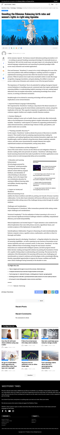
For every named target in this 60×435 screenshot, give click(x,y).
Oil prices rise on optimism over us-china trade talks (29, 364)
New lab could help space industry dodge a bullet (50, 342)
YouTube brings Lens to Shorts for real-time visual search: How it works (44, 174)
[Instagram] (13, 411)
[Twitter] (5, 411)
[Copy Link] (19, 48)
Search (41, 300)
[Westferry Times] (10, 4)
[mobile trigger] (3, 4)
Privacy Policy (21, 1)
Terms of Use (30, 1)
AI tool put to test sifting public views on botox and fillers (25, 279)
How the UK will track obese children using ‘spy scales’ (10, 343)
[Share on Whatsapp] (14, 48)
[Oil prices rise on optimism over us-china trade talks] (30, 356)
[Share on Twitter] (11, 48)
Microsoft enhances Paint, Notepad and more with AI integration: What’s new (44, 178)
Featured (15, 286)
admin (10, 53)
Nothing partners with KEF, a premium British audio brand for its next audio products (32, 276)
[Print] (21, 48)
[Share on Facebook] (9, 48)
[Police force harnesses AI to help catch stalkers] (30, 334)
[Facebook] (3, 411)
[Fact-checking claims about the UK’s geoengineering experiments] (50, 356)
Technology (5, 10)
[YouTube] (9, 411)
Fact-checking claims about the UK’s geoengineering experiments (49, 365)
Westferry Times (30, 432)
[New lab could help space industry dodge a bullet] (50, 334)
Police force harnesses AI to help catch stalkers (30, 342)
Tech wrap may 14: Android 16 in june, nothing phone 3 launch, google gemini (30, 274)
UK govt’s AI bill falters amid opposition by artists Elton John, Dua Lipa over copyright (9, 365)
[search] (49, 4)
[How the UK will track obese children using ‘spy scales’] (10, 334)
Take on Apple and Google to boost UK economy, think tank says (27, 269)
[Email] (16, 48)
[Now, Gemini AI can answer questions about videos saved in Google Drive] (37, 168)
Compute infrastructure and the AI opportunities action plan (26, 271)
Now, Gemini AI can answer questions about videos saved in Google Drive (49, 168)
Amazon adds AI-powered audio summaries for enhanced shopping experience (42, 184)
